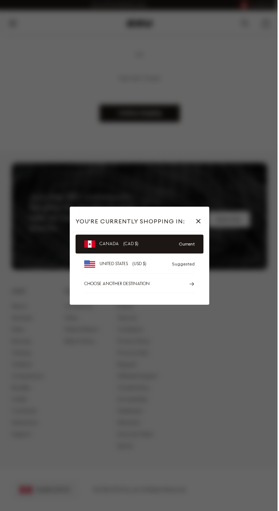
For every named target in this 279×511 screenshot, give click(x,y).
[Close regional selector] (199, 221)
